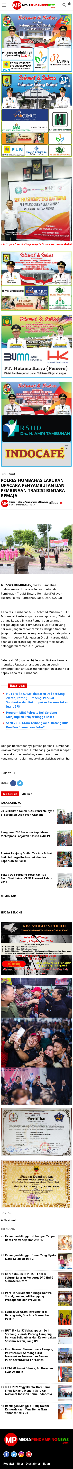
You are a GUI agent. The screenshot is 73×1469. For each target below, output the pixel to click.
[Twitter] (20, 783)
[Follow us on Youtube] (29, 1454)
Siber (19, 1463)
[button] (69, 2)
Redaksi (8, 1463)
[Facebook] (13, 783)
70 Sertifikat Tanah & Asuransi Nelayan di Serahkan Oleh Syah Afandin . (27, 813)
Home (3, 474)
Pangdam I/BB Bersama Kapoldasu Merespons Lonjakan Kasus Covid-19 (25, 834)
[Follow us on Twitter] (14, 1454)
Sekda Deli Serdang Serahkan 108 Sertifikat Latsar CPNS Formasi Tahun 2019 (26, 878)
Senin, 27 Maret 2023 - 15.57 (22, 504)
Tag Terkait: (10, 794)
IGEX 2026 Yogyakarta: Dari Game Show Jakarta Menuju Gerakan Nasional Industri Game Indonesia (28, 1390)
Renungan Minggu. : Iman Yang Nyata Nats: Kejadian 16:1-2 (30, 1257)
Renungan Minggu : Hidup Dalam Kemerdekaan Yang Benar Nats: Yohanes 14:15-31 (27, 1409)
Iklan (46, 1463)
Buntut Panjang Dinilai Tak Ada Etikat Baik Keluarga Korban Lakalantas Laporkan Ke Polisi (26, 857)
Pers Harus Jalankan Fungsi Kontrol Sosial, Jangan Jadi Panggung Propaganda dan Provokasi (28, 1296)
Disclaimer (33, 1463)
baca (55, 503)
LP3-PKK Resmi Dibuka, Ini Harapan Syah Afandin (29, 1370)
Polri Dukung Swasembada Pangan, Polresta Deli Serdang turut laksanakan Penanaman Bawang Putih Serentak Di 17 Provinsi (29, 1354)
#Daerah (27, 794)
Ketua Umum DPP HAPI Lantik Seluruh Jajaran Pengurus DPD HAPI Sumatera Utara (29, 1277)
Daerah (11, 474)
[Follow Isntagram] (21, 1454)
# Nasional (8, 1220)
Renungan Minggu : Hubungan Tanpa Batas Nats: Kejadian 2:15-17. (30, 1238)
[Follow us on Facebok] (6, 1454)
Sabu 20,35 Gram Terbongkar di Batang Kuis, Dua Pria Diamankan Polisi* (27, 1315)
